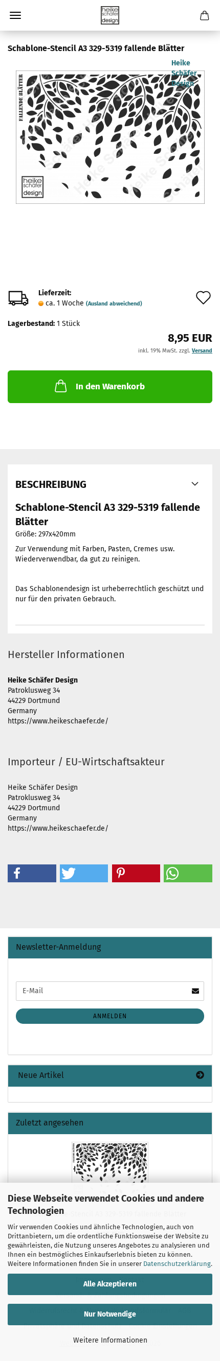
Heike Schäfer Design (184, 73)
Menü (15, 15)
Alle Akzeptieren (110, 1284)
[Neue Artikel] (200, 1076)
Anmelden (110, 1016)
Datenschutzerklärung (177, 1264)
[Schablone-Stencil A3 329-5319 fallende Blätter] (110, 134)
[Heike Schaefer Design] (110, 15)
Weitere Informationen (110, 1340)
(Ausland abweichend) (114, 303)
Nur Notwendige (110, 1314)
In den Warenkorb (110, 386)
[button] (32, 873)
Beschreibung (50, 484)
